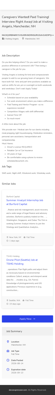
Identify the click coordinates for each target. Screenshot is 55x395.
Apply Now (25, 318)
